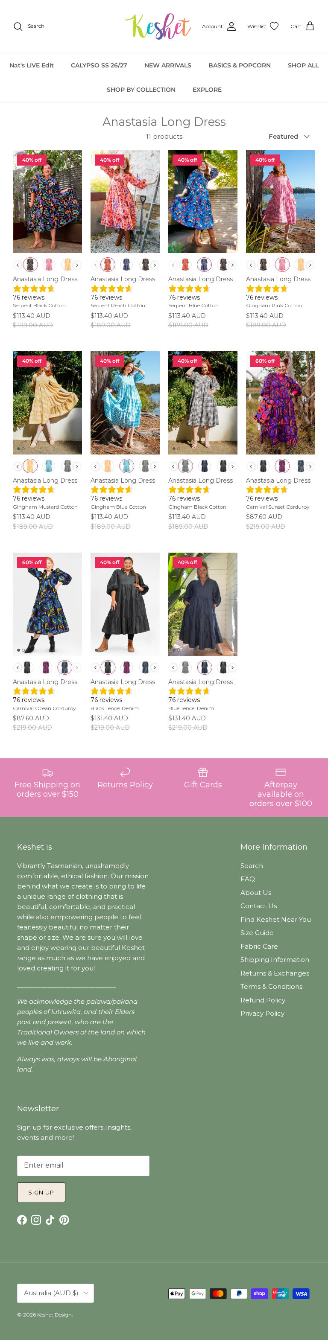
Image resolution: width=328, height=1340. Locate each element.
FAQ (247, 879)
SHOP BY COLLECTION (141, 89)
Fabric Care (259, 946)
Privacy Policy (262, 1013)
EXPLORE (207, 89)
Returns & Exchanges (274, 973)
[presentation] (17, 265)
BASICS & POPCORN (239, 65)
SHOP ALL (303, 65)
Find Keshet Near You (275, 919)
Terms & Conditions (271, 986)
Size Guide (257, 933)
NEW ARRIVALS (167, 65)
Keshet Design (54, 1314)
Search (251, 866)
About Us (255, 892)
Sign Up (41, 1192)
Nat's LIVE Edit (31, 65)
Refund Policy (262, 1000)
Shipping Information (274, 959)
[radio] (30, 264)
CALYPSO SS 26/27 (99, 65)
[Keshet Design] (159, 26)
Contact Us (258, 906)
